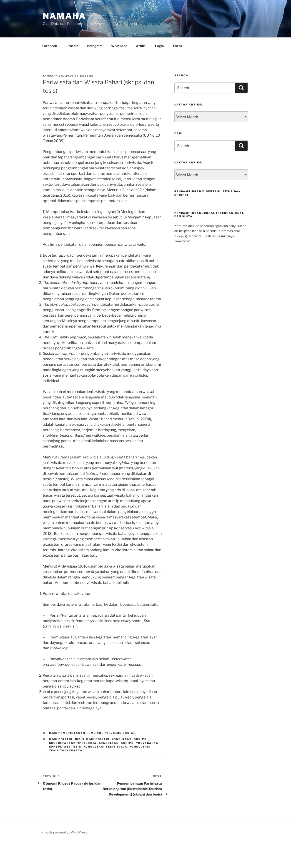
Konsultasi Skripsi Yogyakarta (129, 743)
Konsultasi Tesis (65, 746)
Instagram (95, 46)
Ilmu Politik (99, 733)
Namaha (64, 16)
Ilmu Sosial (124, 733)
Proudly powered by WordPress (64, 832)
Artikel (141, 46)
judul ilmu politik (92, 739)
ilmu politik (61, 739)
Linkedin (71, 46)
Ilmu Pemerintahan (67, 733)
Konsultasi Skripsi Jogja (73, 743)
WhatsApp (119, 46)
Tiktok (177, 46)
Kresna (87, 75)
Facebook (49, 46)
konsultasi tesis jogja (106, 746)
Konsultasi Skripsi (130, 739)
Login (159, 46)
